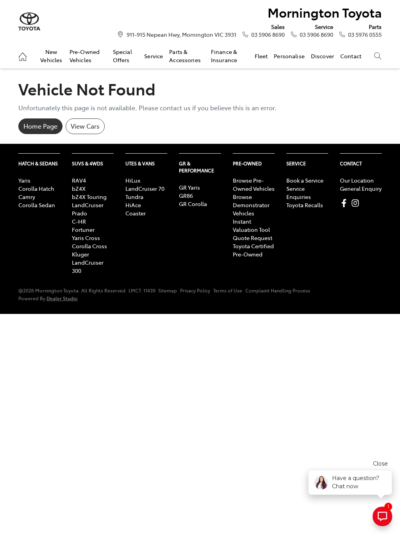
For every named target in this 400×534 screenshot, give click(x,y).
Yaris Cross (86, 238)
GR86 (186, 195)
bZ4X (79, 188)
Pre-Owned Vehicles (85, 55)
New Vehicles (51, 55)
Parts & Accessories (185, 55)
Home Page (40, 126)
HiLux (132, 180)
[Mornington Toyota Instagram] (356, 203)
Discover (322, 56)
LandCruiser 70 (144, 188)
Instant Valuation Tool (251, 225)
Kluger (80, 254)
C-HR (79, 221)
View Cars (85, 126)
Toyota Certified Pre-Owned (253, 250)
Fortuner (83, 229)
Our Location (357, 180)
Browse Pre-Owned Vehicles (254, 184)
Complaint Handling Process (277, 290)
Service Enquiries (298, 193)
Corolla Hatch (36, 188)
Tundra (134, 197)
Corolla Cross (89, 246)
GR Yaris (189, 187)
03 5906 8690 (268, 34)
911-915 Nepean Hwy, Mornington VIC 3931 (181, 34)
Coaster (135, 213)
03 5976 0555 (365, 34)
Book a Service (304, 180)
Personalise (289, 56)
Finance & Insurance (224, 55)
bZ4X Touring (89, 197)
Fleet (261, 56)
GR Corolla (193, 204)
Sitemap (167, 290)
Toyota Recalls (304, 205)
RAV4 (79, 180)
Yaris (24, 180)
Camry (26, 197)
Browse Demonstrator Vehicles (251, 205)
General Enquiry (361, 188)
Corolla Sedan (36, 205)
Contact (350, 56)
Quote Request (252, 238)
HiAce (133, 205)
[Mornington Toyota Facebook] (345, 203)
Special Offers (122, 55)
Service (153, 56)
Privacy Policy (195, 290)
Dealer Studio (62, 298)
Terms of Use (227, 290)
